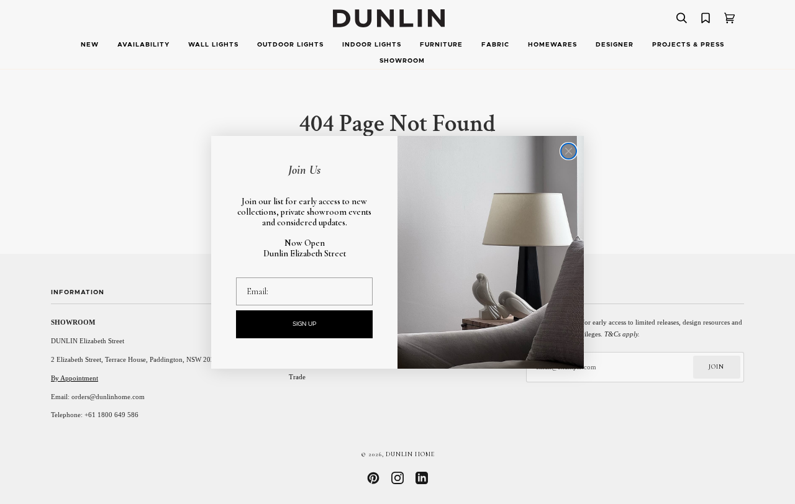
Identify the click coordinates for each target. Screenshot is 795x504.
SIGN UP (305, 324)
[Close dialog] (568, 151)
